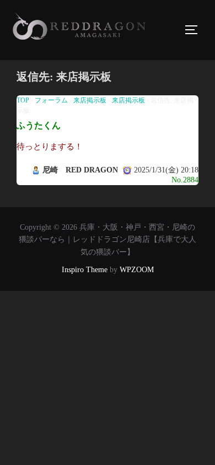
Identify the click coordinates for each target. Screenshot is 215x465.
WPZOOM (137, 270)
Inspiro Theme (85, 270)
